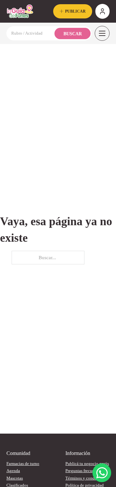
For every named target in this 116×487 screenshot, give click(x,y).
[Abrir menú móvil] (102, 33)
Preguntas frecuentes (83, 470)
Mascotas (14, 478)
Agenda (13, 470)
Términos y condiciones (86, 478)
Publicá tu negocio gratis (87, 463)
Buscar (72, 33)
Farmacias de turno (22, 463)
